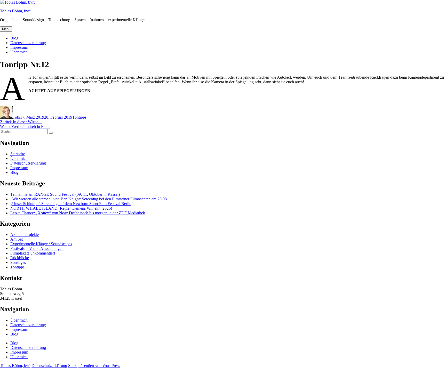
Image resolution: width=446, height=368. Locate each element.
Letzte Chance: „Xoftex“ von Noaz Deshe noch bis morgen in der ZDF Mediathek (77, 213)
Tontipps (79, 117)
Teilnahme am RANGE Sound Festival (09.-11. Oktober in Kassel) (65, 194)
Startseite (17, 154)
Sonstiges (18, 262)
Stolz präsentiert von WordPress (94, 365)
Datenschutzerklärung (28, 42)
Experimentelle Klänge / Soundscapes (41, 244)
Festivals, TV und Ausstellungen (36, 248)
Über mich (19, 52)
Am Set (16, 239)
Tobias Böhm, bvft (15, 11)
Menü (6, 29)
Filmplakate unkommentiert (32, 253)
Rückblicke (19, 258)
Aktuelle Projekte (24, 234)
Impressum (19, 47)
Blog (14, 38)
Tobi (16, 117)
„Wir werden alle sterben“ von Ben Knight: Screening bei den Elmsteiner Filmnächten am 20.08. (89, 199)
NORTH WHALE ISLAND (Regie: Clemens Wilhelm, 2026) (61, 208)
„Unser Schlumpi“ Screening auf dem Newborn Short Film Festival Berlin (70, 203)
